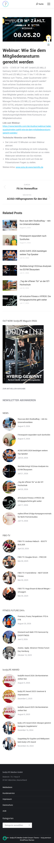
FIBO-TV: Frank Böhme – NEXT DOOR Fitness (33, 574)
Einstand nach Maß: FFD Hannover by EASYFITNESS (33, 633)
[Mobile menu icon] (48, 4)
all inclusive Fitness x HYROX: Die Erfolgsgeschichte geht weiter (35, 298)
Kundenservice (9, 793)
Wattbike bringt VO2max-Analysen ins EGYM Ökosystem (35, 268)
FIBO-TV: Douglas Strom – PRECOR (32, 557)
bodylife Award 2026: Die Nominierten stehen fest (33, 677)
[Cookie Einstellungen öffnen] (5, 839)
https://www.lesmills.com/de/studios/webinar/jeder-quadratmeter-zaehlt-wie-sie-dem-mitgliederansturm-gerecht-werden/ (27, 129)
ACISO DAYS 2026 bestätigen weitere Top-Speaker (33, 253)
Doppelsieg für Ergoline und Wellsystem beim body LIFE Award (33, 740)
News (7, 24)
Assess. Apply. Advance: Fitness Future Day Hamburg (33, 649)
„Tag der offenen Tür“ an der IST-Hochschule (35, 283)
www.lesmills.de (35, 167)
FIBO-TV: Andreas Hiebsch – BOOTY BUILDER (32, 543)
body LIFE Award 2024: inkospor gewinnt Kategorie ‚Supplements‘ (34, 724)
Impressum (7, 799)
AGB (4, 811)
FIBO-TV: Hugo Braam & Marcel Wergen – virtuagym (34, 590)
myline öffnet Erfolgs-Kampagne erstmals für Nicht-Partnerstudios (34, 515)
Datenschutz (8, 805)
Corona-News (10, 20)
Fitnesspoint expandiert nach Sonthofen (33, 238)
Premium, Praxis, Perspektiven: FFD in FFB (33, 618)
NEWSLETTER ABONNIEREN (19, 400)
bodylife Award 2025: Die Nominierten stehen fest (33, 708)
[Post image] (10, 225)
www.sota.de (22, 167)
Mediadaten (7, 787)
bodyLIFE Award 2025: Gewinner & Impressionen (32, 693)
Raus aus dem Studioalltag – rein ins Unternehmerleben (35, 222)
